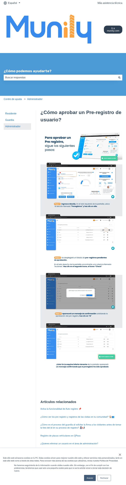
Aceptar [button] (90, 478)
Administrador (34, 99)
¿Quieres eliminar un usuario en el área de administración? (69, 443)
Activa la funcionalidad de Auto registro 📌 (60, 409)
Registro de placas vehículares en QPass (60, 435)
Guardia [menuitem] (9, 120)
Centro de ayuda (13, 99)
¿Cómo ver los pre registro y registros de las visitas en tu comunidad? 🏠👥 (77, 417)
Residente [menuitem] (10, 113)
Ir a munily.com (113, 29)
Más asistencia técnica (110, 3)
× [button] (120, 453)
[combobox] (60, 77)
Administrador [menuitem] (12, 126)
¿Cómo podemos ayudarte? (27, 71)
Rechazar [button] (104, 478)
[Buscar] (119, 77)
